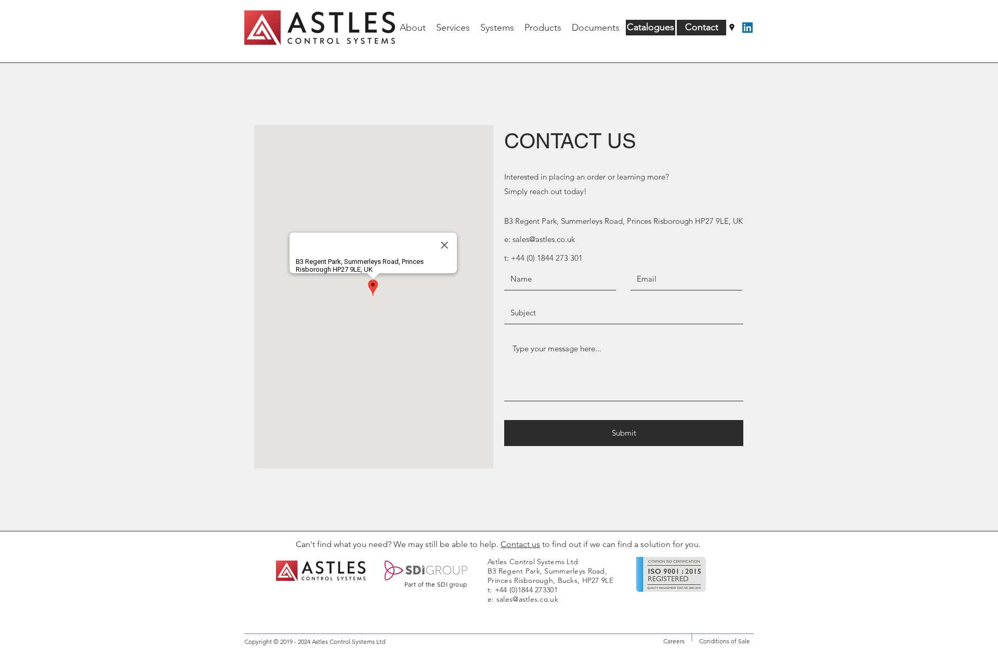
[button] (543, 27)
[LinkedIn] (747, 27)
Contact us (520, 544)
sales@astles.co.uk (544, 239)
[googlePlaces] (732, 27)
